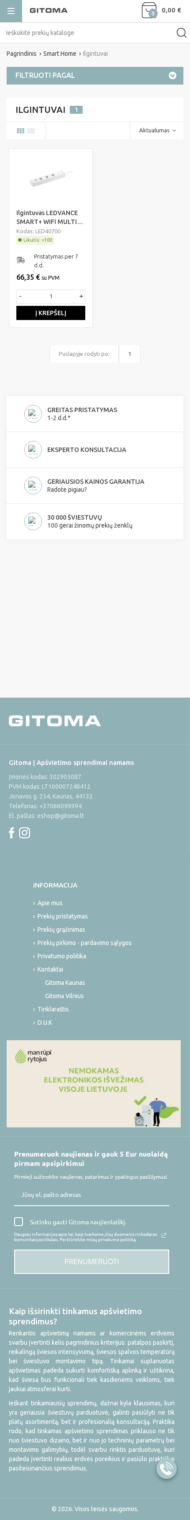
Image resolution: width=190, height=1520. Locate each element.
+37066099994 (60, 806)
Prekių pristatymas (63, 916)
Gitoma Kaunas (65, 982)
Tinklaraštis (53, 1009)
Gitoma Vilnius (64, 995)
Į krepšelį (50, 312)
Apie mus (50, 903)
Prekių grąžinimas (61, 929)
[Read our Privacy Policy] (164, 1235)
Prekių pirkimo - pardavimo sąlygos (85, 942)
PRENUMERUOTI (92, 1261)
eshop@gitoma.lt (60, 815)
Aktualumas (154, 130)
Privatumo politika (62, 956)
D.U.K (45, 1022)
